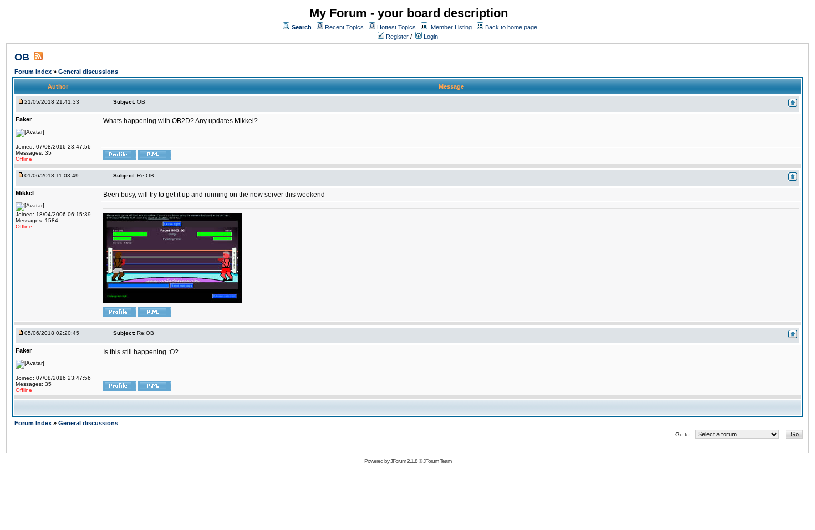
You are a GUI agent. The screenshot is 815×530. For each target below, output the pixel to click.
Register (396, 36)
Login (430, 36)
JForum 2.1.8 (403, 461)
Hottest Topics (396, 27)
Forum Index (33, 71)
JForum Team (437, 461)
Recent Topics (344, 27)
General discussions (88, 71)
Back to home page (511, 27)
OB (21, 57)
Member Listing (451, 27)
